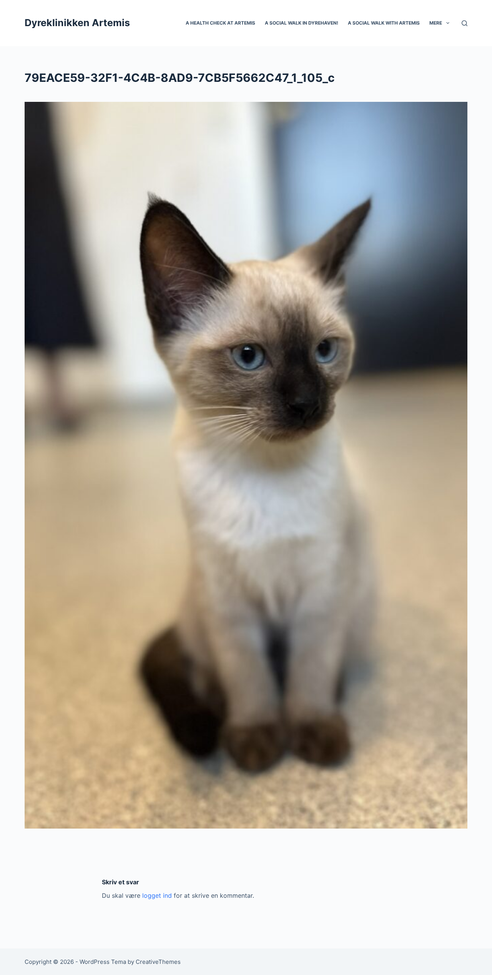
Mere (435, 23)
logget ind (157, 895)
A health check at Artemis (220, 23)
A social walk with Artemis (384, 23)
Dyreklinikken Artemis (77, 22)
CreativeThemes (158, 961)
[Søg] (464, 23)
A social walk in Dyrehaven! (301, 23)
